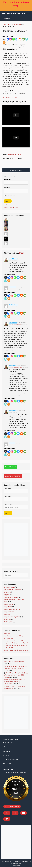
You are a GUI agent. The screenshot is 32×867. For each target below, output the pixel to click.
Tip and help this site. (12, 806)
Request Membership (11, 207)
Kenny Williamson (13, 258)
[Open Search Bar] (29, 13)
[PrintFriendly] (26, 39)
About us (6, 747)
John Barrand (12, 287)
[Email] (23, 39)
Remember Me (10, 196)
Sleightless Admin (13, 304)
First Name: (7, 488)
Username (7, 179)
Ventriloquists (8, 622)
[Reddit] (20, 39)
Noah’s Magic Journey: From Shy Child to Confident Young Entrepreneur (14, 682)
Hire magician (8, 638)
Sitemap (6, 755)
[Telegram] (16, 39)
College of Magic (9, 587)
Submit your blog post (10, 759)
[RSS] (21, 253)
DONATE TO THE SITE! (12, 476)
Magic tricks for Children (12, 609)
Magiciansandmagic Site (12, 617)
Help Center (7, 763)
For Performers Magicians (12, 589)
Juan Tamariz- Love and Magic (14, 636)
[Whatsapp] (13, 39)
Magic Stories (8, 604)
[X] (4, 39)
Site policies (16, 865)
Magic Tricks (8, 607)
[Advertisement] (16, 540)
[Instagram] (10, 39)
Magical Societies (9, 612)
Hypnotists (7, 592)
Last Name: (7, 496)
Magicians (7, 614)
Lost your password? (9, 204)
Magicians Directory (14, 24)
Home (4, 24)
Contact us (6, 751)
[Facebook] (7, 39)
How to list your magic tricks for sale (16, 650)
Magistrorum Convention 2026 (15, 367)
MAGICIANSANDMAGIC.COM (13, 13)
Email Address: (9, 504)
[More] (4, 42)
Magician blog (7, 743)
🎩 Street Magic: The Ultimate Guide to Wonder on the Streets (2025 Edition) (16, 675)
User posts (7, 619)
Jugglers (6, 594)
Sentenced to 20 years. (10, 97)
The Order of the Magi (16, 324)
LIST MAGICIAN (10, 466)
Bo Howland (11, 443)
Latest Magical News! (11, 597)
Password (7, 187)
